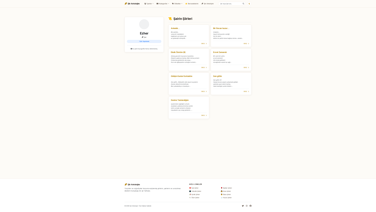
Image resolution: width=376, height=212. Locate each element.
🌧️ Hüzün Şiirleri (226, 198)
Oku (203, 43)
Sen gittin (217, 76)
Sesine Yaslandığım (180, 100)
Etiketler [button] (177, 4)
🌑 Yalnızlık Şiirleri (195, 191)
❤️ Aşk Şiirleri (193, 188)
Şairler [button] (149, 4)
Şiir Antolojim (208, 4)
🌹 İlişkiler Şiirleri (226, 188)
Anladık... (175, 28)
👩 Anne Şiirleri (226, 191)
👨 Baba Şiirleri (226, 194)
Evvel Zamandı (220, 52)
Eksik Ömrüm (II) (178, 52)
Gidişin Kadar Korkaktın (181, 76)
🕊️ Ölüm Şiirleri (194, 198)
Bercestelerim (193, 4)
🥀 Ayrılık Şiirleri (194, 194)
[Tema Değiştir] (249, 4)
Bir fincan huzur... (221, 28)
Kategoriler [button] (163, 4)
